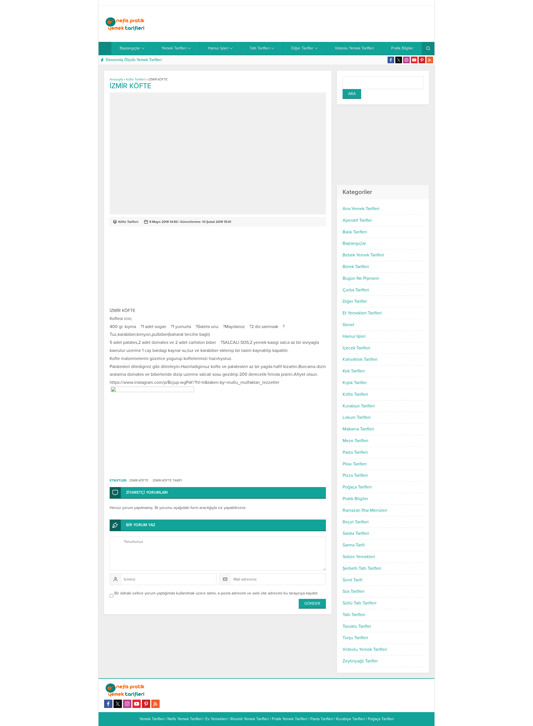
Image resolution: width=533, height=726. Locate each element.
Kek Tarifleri (354, 371)
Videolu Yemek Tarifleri (365, 649)
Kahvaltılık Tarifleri (360, 359)
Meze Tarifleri (355, 440)
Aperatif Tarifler (357, 220)
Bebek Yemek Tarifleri (363, 255)
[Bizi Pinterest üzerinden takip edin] (422, 60)
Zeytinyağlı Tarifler (360, 661)
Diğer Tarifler (355, 301)
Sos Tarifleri (353, 591)
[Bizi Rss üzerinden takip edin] (429, 60)
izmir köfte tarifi (167, 480)
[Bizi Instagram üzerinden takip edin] (406, 60)
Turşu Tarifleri (355, 638)
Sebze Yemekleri (359, 556)
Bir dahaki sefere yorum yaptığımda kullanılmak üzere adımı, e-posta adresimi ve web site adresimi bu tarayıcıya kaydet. (216, 593)
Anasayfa (116, 79)
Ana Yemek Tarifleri (361, 208)
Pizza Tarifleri (355, 475)
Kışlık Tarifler (355, 382)
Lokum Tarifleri (357, 417)
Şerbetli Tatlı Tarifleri (362, 568)
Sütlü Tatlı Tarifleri (359, 603)
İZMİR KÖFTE (139, 480)
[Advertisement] (328, 23)
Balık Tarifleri (355, 232)
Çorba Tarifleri (356, 290)
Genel (348, 324)
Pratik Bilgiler (355, 498)
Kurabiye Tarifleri (359, 406)
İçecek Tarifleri (356, 348)
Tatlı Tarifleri (354, 614)
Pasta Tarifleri (355, 452)
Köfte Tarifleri (355, 394)
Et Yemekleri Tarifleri (362, 313)
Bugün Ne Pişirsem (361, 278)
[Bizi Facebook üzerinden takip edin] (391, 60)
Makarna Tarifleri (358, 429)
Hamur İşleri (354, 336)
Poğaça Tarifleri (357, 487)
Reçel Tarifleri (356, 522)
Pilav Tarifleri (355, 464)
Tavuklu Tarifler (357, 626)
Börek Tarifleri (356, 266)
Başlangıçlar (354, 243)
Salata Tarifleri (356, 533)
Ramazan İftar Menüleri (365, 510)
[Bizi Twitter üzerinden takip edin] (398, 60)
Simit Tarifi (353, 580)
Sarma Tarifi (354, 545)
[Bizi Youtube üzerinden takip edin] (414, 60)
